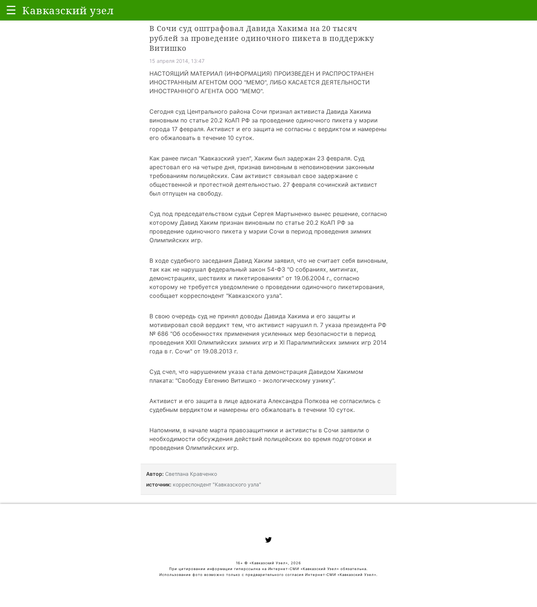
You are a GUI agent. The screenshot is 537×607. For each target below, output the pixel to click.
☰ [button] (11, 10)
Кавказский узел (225, 158)
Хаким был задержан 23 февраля (302, 158)
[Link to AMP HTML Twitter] (268, 541)
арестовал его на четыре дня (192, 167)
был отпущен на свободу (185, 193)
